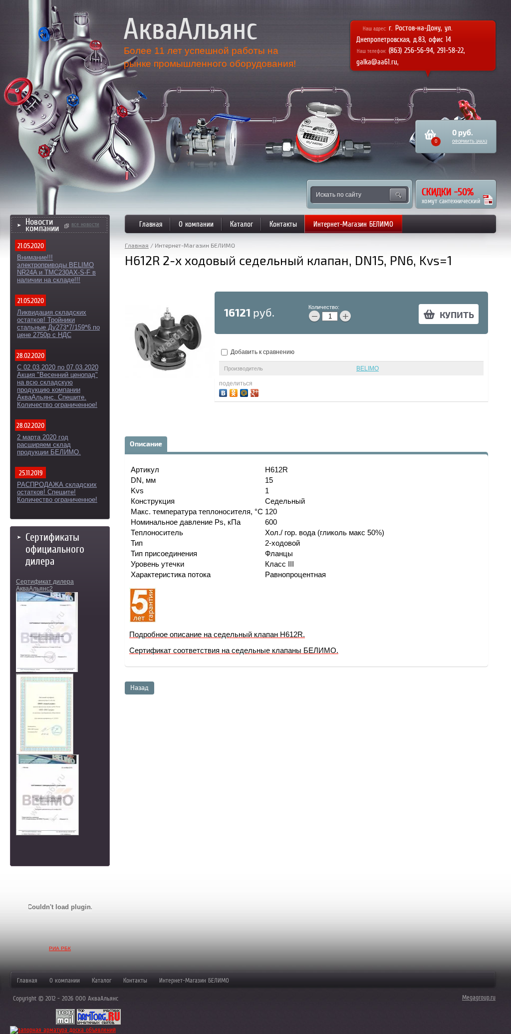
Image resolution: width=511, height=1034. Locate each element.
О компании (196, 224)
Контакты (283, 224)
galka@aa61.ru (376, 62)
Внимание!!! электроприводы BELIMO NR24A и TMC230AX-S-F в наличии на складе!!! (56, 269)
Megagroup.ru (479, 997)
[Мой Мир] (245, 391)
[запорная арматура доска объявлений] (63, 1030)
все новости (85, 224)
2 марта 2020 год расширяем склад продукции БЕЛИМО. (49, 444)
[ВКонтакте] (224, 391)
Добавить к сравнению (261, 351)
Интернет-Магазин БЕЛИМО (353, 224)
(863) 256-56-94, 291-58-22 (426, 50)
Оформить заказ (469, 142)
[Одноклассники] (235, 391)
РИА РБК (60, 948)
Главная (150, 224)
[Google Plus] (256, 391)
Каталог (241, 224)
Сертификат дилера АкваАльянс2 (45, 585)
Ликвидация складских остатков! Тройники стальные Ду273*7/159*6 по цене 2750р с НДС (58, 324)
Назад (139, 688)
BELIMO (367, 368)
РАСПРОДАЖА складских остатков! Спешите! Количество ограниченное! (57, 492)
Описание (146, 444)
